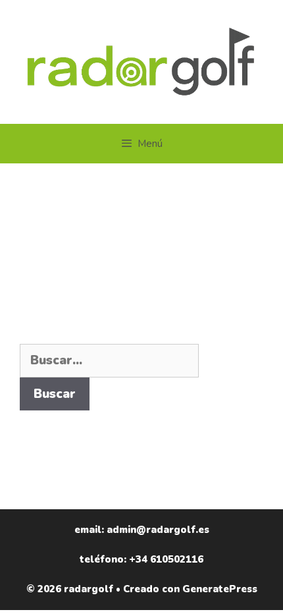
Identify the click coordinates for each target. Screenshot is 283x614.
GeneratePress (219, 589)
